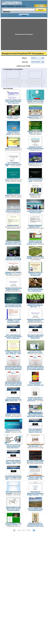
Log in (24, 6)
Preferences (10, 6)
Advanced (6, 11)
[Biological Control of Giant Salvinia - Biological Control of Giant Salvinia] (35, 256)
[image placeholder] (13, 74)
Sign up (17, 6)
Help (3, 6)
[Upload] (24, 15)
